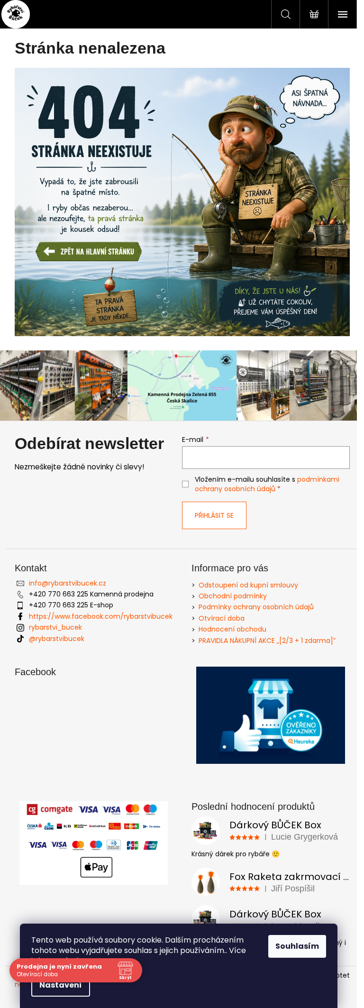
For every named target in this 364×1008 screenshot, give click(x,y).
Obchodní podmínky (233, 596)
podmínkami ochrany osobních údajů (267, 484)
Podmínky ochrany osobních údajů (256, 607)
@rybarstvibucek (56, 638)
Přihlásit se (214, 515)
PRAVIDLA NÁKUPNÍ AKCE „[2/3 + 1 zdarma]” (267, 640)
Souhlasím (297, 946)
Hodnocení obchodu (232, 629)
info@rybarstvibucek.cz (67, 583)
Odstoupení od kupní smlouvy (248, 585)
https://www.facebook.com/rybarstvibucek (101, 616)
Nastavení (60, 985)
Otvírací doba (222, 618)
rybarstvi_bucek (55, 627)
